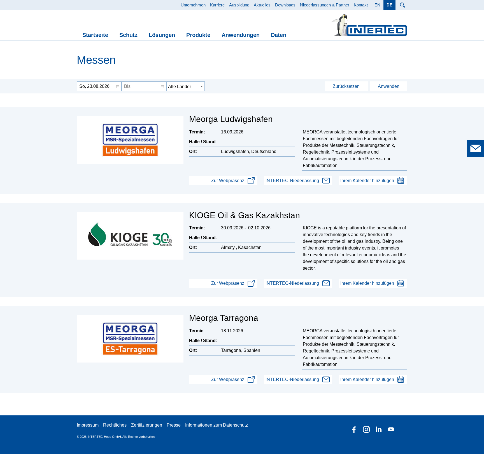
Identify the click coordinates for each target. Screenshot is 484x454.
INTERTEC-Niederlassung (292, 180)
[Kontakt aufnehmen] (475, 148)
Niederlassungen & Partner (324, 5)
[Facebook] (354, 429)
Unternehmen (193, 5)
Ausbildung (239, 5)
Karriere (217, 5)
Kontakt (361, 5)
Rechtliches (115, 425)
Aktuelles (262, 5)
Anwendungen (241, 35)
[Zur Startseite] (369, 25)
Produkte (198, 35)
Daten (278, 35)
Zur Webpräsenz (227, 180)
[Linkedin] (379, 429)
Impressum (88, 425)
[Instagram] (366, 429)
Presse (174, 425)
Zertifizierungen (146, 425)
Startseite (95, 35)
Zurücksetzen (346, 86)
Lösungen (162, 35)
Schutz (128, 35)
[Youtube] (391, 429)
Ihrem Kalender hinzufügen (367, 180)
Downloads (285, 5)
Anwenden (388, 86)
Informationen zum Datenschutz (216, 425)
